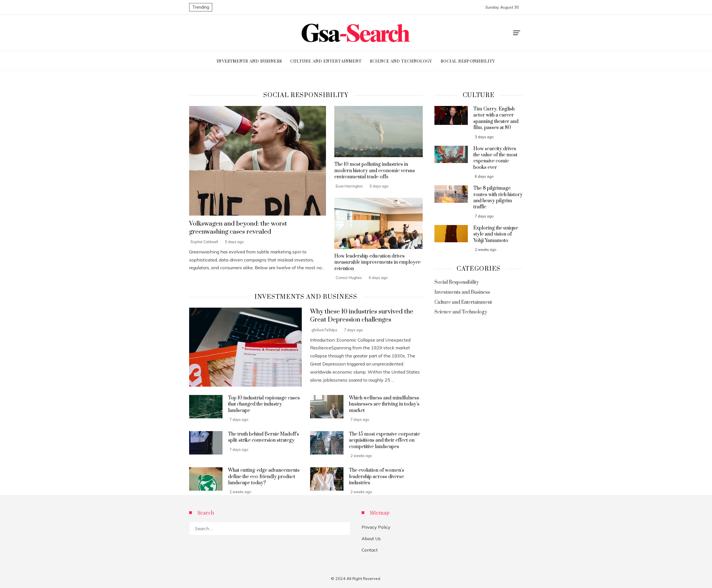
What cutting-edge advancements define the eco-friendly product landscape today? (264, 476)
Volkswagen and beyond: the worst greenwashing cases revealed (238, 228)
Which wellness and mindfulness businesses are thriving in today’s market (384, 404)
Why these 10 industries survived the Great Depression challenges (361, 316)
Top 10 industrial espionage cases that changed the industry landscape (264, 404)
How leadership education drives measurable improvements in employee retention (377, 262)
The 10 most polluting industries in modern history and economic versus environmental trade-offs (374, 170)
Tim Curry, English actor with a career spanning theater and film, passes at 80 (495, 118)
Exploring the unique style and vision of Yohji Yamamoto (495, 234)
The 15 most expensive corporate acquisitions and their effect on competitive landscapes (384, 440)
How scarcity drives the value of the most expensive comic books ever (495, 158)
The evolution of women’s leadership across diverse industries (376, 476)
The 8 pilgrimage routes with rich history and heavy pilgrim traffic (498, 197)
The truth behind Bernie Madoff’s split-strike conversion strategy (263, 437)
